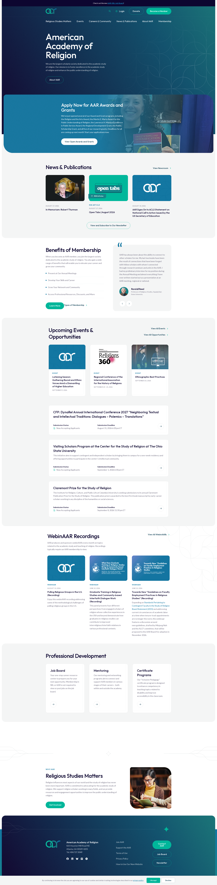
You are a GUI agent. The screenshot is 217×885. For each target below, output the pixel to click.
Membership (164, 21)
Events (80, 21)
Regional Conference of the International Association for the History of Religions (108, 380)
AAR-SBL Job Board (115, 3)
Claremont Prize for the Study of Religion (82, 488)
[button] (110, 11)
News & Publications (127, 21)
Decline (168, 880)
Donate (136, 11)
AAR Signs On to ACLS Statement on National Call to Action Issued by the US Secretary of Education (151, 212)
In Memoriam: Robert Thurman (62, 209)
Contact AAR (162, 844)
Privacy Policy (122, 858)
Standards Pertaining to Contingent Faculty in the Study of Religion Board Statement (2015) (151, 605)
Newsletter (162, 863)
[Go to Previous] (122, 304)
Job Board (162, 854)
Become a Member (159, 11)
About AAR (147, 21)
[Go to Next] (129, 304)
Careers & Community (100, 21)
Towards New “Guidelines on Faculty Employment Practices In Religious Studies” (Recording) (151, 595)
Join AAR (120, 842)
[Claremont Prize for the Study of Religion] (161, 508)
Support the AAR (123, 847)
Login (121, 11)
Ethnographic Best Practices (150, 376)
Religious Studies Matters (58, 21)
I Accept (153, 880)
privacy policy (138, 880)
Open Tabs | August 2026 (102, 212)
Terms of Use (121, 853)
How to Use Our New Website (129, 864)
